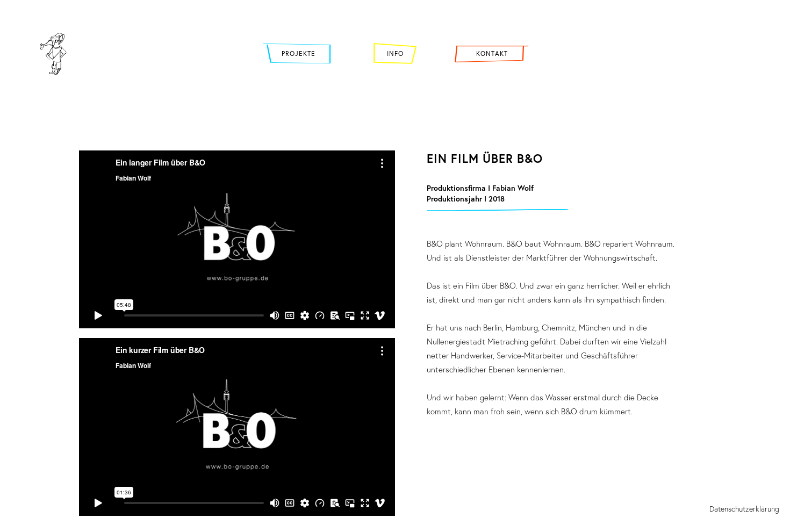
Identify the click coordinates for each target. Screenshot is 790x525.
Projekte (298, 53)
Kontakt (492, 53)
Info (395, 53)
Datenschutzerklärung (744, 509)
